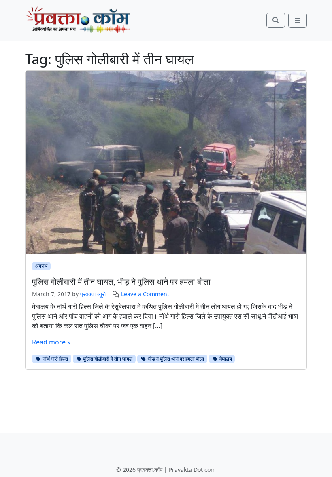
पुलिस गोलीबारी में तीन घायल (107, 358)
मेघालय (225, 358)
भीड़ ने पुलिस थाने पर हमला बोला (175, 358)
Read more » (51, 342)
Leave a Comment (145, 294)
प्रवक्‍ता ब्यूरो (93, 294)
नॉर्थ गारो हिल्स (54, 358)
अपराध (41, 265)
